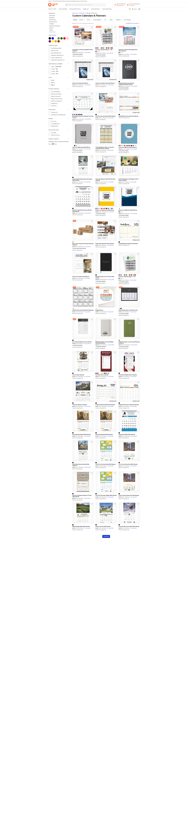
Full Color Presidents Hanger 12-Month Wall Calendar (82, 496)
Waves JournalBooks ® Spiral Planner (128, 210)
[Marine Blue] (73, 114)
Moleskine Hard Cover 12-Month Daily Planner (104, 277)
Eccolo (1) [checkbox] (53, 121)
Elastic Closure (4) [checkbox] (55, 96)
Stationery (82, 13)
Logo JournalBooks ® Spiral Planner (81, 147)
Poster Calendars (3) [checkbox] (56, 57)
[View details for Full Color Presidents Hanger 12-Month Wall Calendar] (83, 482)
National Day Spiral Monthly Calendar (104, 243)
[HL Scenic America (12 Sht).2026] (119, 493)
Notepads (51, 17)
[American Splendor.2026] (73, 403)
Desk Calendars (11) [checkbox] (56, 53)
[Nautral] (119, 308)
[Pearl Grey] (96, 340)
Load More (106, 536)
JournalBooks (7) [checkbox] (55, 123)
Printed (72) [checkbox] (54, 112)
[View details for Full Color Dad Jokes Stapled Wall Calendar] (106, 482)
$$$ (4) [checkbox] (53, 85)
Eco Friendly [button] (127, 19)
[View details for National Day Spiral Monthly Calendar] (106, 230)
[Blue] (119, 145)
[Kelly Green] (101, 48)
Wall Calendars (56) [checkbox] (56, 48)
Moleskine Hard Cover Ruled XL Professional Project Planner (126, 84)
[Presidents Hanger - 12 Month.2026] (73, 493)
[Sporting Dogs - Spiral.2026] (96, 432)
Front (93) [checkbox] (53, 132)
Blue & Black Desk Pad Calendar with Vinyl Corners (82, 117)
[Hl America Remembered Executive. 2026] (73, 177)
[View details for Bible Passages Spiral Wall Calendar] (83, 513)
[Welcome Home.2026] (96, 524)
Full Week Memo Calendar (102, 375)
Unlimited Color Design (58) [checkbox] (58, 114)
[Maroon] (97, 373)
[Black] (112, 48)
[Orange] (110, 48)
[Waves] (119, 208)
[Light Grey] (135, 145)
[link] (53, 5)
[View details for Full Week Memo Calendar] (106, 361)
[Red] (97, 48)
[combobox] (85, 4)
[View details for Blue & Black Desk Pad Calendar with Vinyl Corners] (83, 102)
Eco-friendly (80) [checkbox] (55, 91)
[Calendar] (96, 177)
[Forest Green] (76, 114)
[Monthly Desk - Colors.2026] (119, 403)
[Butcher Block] (103, 373)
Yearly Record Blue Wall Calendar (127, 434)
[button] (134, 5)
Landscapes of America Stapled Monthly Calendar (82, 50)
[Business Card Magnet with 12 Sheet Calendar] (119, 177)
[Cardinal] (108, 48)
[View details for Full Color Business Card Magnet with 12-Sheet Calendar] (129, 165)
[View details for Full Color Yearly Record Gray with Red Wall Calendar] (83, 196)
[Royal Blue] (96, 48)
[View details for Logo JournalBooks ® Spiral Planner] (83, 133)
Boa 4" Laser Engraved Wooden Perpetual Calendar (82, 244)
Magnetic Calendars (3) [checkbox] (57, 55)
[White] (73, 48)
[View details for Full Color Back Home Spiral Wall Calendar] (129, 513)
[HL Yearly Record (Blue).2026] (119, 432)
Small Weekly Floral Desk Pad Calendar (128, 243)
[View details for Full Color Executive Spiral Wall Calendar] (106, 102)
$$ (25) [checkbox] (53, 82)
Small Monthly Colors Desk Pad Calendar (129, 404)
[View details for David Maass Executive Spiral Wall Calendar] (83, 450)
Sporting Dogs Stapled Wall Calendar (81, 434)
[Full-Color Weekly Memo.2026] (119, 373)
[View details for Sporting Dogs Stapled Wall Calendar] (83, 421)
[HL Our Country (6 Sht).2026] (119, 462)
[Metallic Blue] (106, 373)
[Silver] (108, 373)
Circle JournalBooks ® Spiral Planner (128, 147)
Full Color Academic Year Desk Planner (105, 83)
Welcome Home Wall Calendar (103, 526)
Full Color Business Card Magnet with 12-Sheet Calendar (129, 179)
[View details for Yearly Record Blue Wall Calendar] (129, 421)
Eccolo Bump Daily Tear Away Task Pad (82, 342)
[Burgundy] (78, 114)
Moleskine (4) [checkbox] (54, 126)
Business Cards (53, 21)
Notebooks (52, 15)
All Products (75, 13)
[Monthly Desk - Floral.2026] (96, 403)
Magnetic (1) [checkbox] (54, 103)
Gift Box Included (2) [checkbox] (56, 101)
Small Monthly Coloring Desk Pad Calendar (83, 310)
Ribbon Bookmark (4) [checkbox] (56, 98)
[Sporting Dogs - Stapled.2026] (73, 432)
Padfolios (51, 24)
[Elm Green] (119, 340)
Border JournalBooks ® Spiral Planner (104, 210)
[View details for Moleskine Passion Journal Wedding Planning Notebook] (106, 328)
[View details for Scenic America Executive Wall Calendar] (129, 482)
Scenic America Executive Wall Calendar (129, 495)
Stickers (51, 28)
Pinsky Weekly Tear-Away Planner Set (128, 310)
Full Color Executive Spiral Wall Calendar (105, 116)
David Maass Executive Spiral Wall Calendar (80, 465)
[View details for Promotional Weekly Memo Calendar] (129, 361)
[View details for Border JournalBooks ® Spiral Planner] (106, 196)
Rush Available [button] (97, 19)
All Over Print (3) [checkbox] (55, 135)
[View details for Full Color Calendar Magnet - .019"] (129, 263)
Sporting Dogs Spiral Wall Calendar (104, 434)
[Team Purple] (103, 48)
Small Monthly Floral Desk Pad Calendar (105, 404)
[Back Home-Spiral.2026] (119, 524)
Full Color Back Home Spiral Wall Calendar (129, 526)
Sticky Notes (52, 19)
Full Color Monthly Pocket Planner (80, 276)
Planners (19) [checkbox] (54, 50)
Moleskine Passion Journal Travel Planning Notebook (129, 342)
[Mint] (122, 145)
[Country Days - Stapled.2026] (73, 373)
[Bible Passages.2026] (73, 524)
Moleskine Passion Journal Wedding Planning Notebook (104, 342)
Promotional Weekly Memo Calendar (128, 375)
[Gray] (76, 145)
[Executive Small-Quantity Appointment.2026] (96, 114)
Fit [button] (105, 19)
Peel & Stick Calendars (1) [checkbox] (57, 60)
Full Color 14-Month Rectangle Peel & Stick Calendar (128, 50)
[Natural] (73, 242)
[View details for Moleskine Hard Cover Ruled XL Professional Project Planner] (129, 69)
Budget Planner (99, 310)
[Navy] (106, 48)
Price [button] (88, 19)
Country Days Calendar (78, 375)
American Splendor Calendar (79, 404)
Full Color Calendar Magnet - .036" (104, 49)
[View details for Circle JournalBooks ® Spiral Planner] (129, 133)
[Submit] (66, 4)
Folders (51, 30)
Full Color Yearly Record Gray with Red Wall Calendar (82, 211)
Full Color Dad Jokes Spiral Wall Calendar (105, 464)
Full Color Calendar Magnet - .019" (127, 276)
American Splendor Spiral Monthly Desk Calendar (105, 179)
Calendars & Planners (54, 26)
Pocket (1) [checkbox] (53, 105)
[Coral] (121, 145)
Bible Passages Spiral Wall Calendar (81, 526)
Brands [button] (81, 19)
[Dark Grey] (133, 145)
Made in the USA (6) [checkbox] (56, 94)
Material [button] (118, 19)
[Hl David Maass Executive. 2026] (73, 462)
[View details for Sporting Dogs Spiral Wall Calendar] (106, 421)
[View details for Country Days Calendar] (83, 361)
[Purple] (124, 145)
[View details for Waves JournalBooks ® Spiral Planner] (129, 196)
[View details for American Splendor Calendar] (83, 391)
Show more (52, 32)
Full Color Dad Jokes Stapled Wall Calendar (106, 495)
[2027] (73, 308)
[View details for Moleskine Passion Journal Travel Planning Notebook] (129, 328)
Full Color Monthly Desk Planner (80, 83)
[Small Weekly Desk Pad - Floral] (119, 242)
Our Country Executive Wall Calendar (128, 464)
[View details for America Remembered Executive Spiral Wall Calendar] (83, 165)
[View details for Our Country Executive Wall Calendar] (129, 450)
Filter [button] (76, 19)
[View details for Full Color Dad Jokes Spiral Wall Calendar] (106, 450)
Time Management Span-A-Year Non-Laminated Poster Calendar (104, 148)
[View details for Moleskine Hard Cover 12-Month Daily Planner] (106, 263)
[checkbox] (60, 67)
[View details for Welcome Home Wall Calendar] (106, 513)
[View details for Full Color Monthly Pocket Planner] (83, 263)
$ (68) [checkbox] (52, 80)
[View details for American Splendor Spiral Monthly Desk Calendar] (106, 165)
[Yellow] (104, 48)
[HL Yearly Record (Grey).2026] (73, 208)
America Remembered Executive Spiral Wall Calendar (82, 179)
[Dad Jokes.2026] (96, 462)
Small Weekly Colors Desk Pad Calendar (128, 116)
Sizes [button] (111, 19)
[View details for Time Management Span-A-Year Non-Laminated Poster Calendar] (106, 133)
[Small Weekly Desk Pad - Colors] (119, 114)
